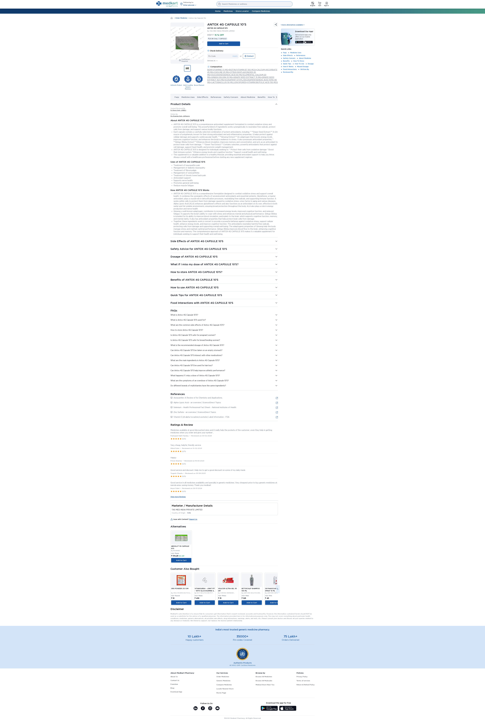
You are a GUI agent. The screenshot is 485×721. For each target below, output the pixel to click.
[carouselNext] (276, 97)
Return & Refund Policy (305, 685)
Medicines (228, 11)
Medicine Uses (188, 97)
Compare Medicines (261, 11)
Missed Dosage (303, 66)
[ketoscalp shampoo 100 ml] (252, 580)
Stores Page (221, 693)
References (216, 97)
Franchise (174, 684)
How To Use (299, 64)
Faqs (177, 97)
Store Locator (242, 11)
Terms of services (303, 681)
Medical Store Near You (265, 685)
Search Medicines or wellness (234, 4)
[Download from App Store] (308, 42)
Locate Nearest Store (225, 689)
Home (218, 11)
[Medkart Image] (205, 580)
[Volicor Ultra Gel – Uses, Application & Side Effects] (228, 580)
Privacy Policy (302, 677)
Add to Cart (223, 44)
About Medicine (248, 97)
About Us (174, 677)
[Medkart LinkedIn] (195, 708)
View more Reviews (178, 497)
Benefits (261, 97)
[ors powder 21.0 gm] (181, 580)
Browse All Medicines (264, 677)
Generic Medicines (223, 681)
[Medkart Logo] (167, 4)
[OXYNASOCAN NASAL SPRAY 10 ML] (275, 580)
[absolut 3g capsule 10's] (181, 538)
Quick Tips (287, 64)
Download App (176, 692)
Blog (172, 688)
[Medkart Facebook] (203, 708)
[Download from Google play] (299, 42)
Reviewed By (288, 72)
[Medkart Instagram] (210, 708)
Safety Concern (231, 97)
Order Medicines (222, 677)
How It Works (288, 66)
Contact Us (175, 680)
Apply (235, 56)
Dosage (311, 64)
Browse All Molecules (264, 681)
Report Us (193, 519)
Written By (304, 69)
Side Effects (202, 97)
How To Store (298, 61)
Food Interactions (290, 69)
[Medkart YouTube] (217, 708)
